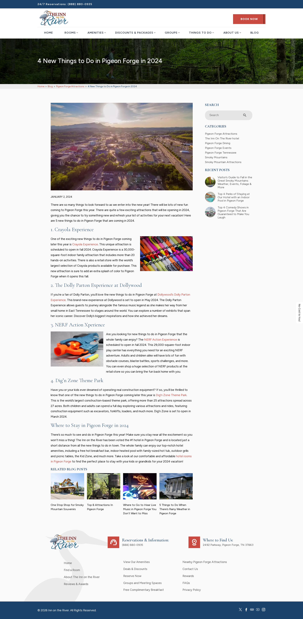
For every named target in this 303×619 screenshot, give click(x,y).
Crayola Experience (85, 244)
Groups (171, 32)
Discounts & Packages (134, 32)
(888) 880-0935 (80, 4)
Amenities (95, 32)
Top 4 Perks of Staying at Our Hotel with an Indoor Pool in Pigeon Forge (234, 197)
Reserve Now (132, 576)
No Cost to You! (299, 313)
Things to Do (200, 32)
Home (48, 32)
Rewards (188, 576)
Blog (254, 32)
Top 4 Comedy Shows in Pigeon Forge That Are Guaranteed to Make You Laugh (233, 212)
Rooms (70, 32)
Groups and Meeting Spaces (142, 583)
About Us (231, 32)
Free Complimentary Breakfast (143, 590)
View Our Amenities (136, 562)
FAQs (186, 583)
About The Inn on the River (82, 577)
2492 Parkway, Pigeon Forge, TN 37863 (228, 545)
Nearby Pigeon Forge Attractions (205, 562)
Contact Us (190, 569)
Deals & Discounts (135, 569)
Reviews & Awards (76, 584)
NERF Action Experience (160, 339)
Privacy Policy (192, 590)
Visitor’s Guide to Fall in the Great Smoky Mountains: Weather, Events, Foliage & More (235, 182)
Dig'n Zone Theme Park (171, 395)
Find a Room (72, 570)
